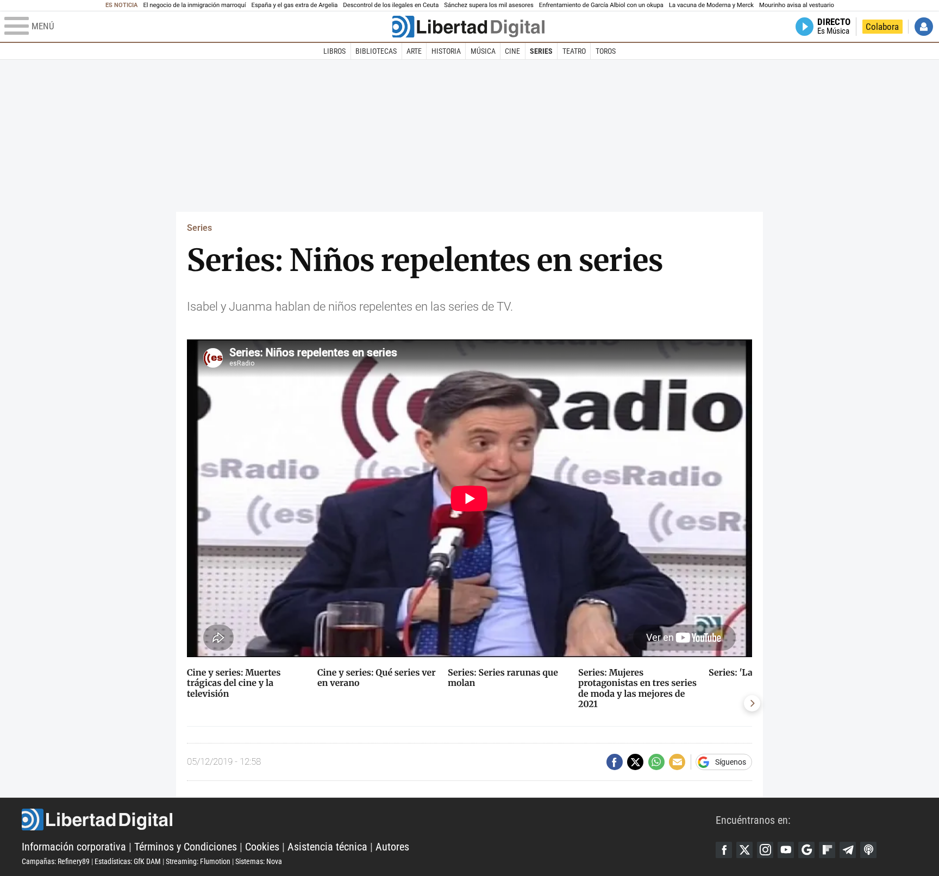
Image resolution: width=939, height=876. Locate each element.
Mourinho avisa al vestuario (796, 5)
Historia (446, 51)
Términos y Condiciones (185, 846)
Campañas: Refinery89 (56, 861)
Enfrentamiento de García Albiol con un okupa (601, 5)
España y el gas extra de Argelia (295, 5)
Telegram (848, 850)
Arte (414, 51)
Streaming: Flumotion (198, 861)
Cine (512, 51)
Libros (334, 51)
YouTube (786, 850)
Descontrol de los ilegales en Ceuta (391, 5)
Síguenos (730, 762)
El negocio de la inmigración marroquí (194, 5)
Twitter (744, 850)
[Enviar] (656, 762)
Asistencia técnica (327, 846)
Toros (606, 51)
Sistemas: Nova (258, 861)
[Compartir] (614, 762)
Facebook (724, 850)
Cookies (262, 846)
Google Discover (806, 850)
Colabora (882, 26)
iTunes (868, 850)
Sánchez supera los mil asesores (488, 5)
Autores (392, 846)
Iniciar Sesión (924, 26)
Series (541, 51)
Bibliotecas (376, 51)
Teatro (574, 51)
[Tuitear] (635, 762)
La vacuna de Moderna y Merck (711, 5)
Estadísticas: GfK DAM (128, 861)
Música (483, 51)
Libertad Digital (369, 819)
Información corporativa (74, 846)
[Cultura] (468, 26)
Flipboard (827, 850)
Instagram (765, 850)
